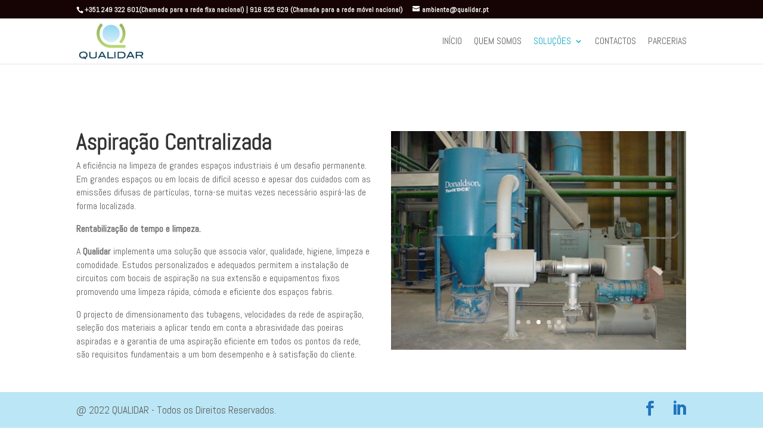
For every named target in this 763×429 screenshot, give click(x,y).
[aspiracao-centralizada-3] (538, 346)
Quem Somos (498, 42)
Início (452, 42)
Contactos (615, 42)
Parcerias (667, 42)
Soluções (552, 42)
